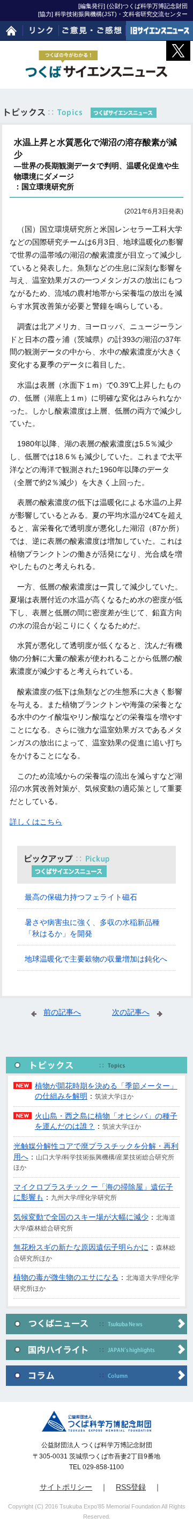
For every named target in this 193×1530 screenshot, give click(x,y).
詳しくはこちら (36, 821)
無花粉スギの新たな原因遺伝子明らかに (81, 1247)
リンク (41, 30)
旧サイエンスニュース (159, 30)
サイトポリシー (66, 1487)
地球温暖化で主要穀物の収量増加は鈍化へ (96, 959)
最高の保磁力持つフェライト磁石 (81, 897)
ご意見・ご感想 (92, 30)
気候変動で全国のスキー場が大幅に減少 (81, 1217)
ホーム (11, 30)
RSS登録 (131, 1487)
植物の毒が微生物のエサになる (65, 1277)
